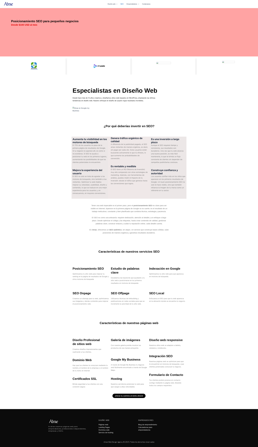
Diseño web (111, 4)
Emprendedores (132, 4)
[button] (116, 4)
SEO (122, 4)
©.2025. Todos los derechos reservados (129, 442)
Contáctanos (146, 4)
